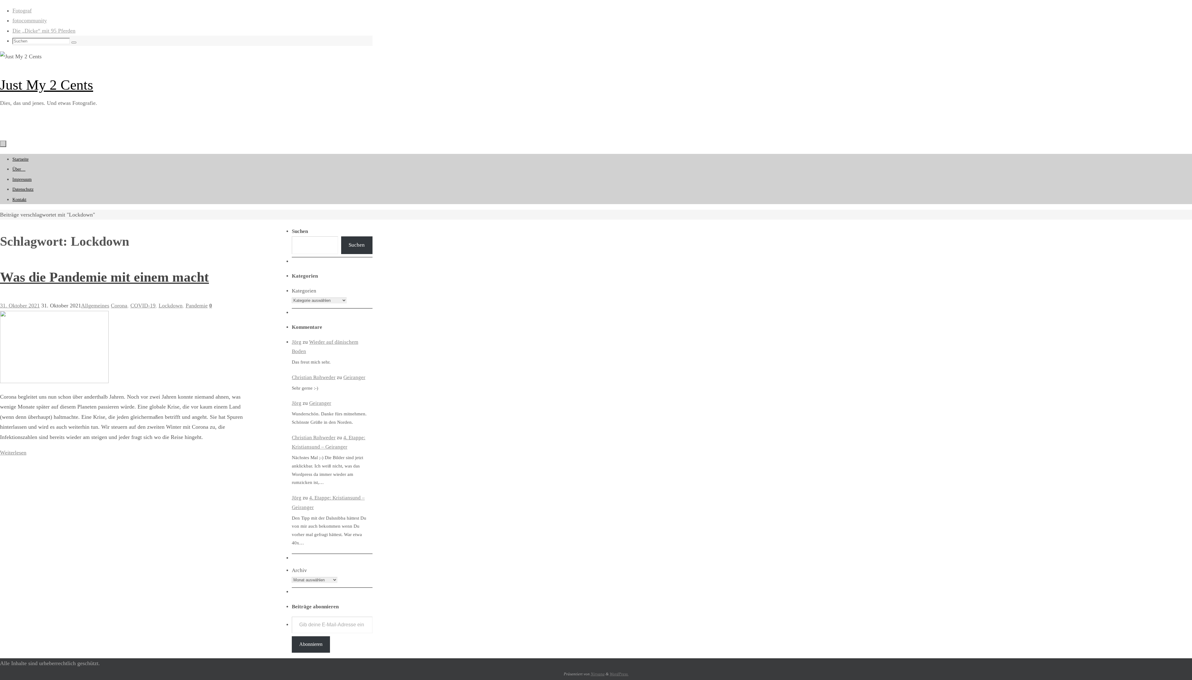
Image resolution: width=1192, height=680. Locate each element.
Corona (119, 305)
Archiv (299, 570)
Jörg (296, 342)
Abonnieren (311, 644)
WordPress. (619, 674)
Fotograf (22, 10)
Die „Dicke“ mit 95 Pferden (43, 31)
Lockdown (171, 305)
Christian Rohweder (314, 377)
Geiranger (354, 377)
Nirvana (598, 674)
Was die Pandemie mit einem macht (104, 277)
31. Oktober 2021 (20, 305)
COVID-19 (143, 305)
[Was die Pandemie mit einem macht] (54, 381)
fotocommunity (29, 20)
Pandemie (197, 305)
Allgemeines (95, 305)
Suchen (357, 245)
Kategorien (304, 291)
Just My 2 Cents (46, 85)
